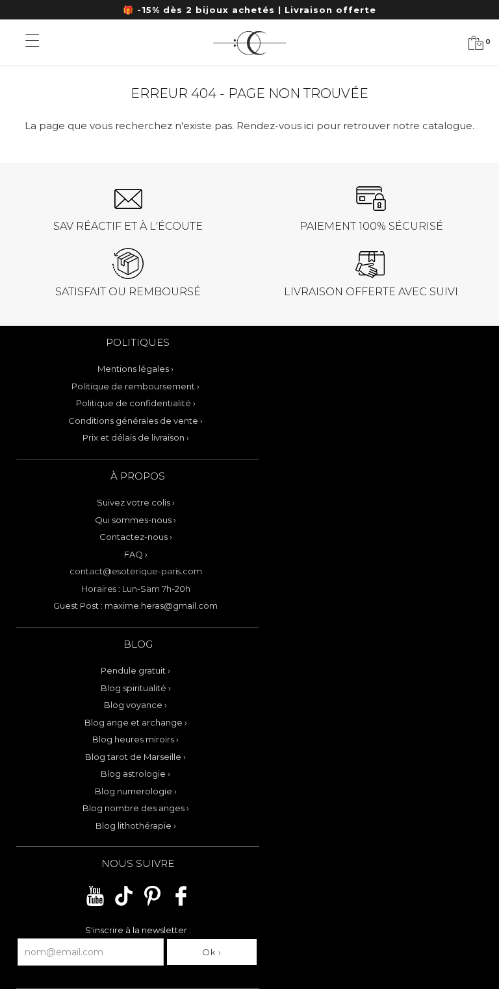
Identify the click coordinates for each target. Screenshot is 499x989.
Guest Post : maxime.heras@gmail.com (135, 605)
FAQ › (135, 554)
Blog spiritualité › (136, 688)
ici (309, 125)
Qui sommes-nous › (135, 520)
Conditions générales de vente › (135, 420)
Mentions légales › (135, 368)
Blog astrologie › (135, 773)
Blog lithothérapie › (136, 825)
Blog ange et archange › (135, 722)
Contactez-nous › (135, 536)
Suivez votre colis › (136, 502)
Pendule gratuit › (135, 670)
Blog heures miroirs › (135, 739)
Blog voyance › (135, 705)
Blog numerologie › (136, 791)
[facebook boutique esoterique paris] (181, 904)
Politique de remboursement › (135, 386)
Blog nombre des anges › (136, 808)
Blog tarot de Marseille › (135, 756)
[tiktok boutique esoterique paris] (123, 904)
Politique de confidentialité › (136, 403)
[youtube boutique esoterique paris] (95, 904)
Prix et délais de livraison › (136, 437)
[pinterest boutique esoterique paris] (152, 904)
